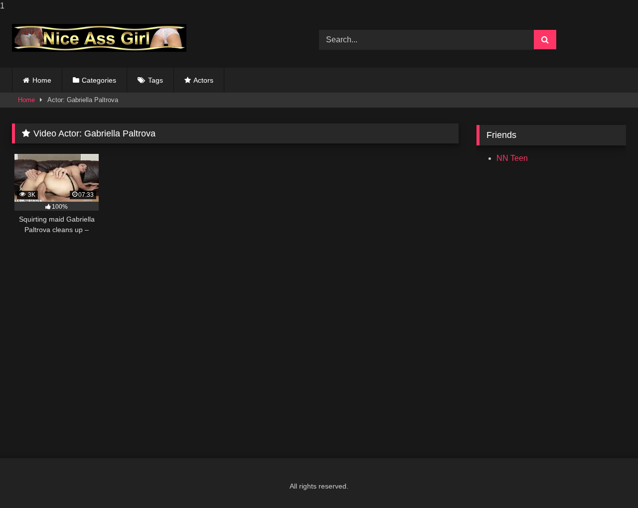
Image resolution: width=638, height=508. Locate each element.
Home (41, 80)
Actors (203, 80)
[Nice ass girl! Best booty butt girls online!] (99, 38)
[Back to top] (607, 480)
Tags (155, 80)
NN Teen (512, 158)
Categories (99, 80)
